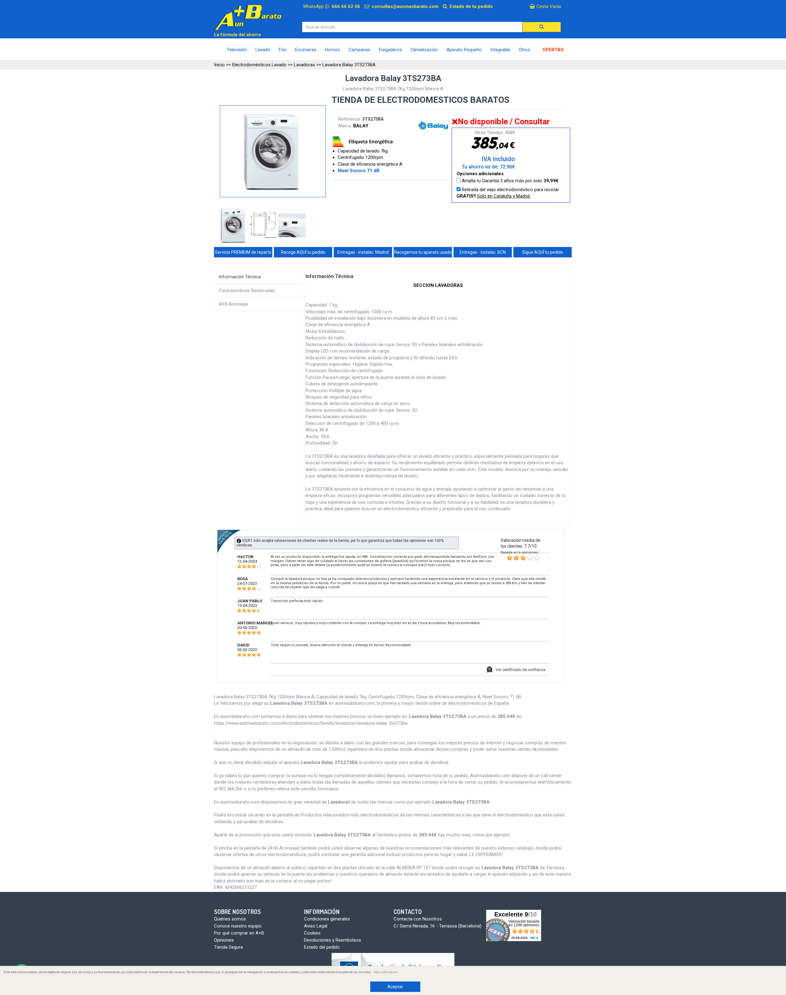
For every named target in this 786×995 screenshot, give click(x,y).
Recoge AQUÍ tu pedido (303, 252)
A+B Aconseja (233, 304)
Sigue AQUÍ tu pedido (542, 252)
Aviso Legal (315, 926)
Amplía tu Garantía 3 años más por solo (509, 180)
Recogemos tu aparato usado (423, 252)
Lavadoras (304, 64)
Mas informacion (386, 972)
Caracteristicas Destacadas (247, 290)
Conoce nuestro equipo (238, 926)
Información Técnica (240, 277)
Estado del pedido (322, 947)
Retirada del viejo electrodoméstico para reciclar (508, 193)
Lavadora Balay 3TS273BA (348, 64)
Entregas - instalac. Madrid (363, 252)
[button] (541, 27)
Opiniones (224, 940)
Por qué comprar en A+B (239, 933)
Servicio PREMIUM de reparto (243, 252)
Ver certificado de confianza (520, 669)
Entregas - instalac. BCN (483, 252)
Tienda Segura (228, 947)
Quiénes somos (230, 919)
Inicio (219, 64)
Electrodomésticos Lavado (259, 64)
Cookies (312, 933)
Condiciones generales (327, 919)
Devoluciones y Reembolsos (332, 940)
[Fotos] (234, 226)
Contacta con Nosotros (418, 919)
